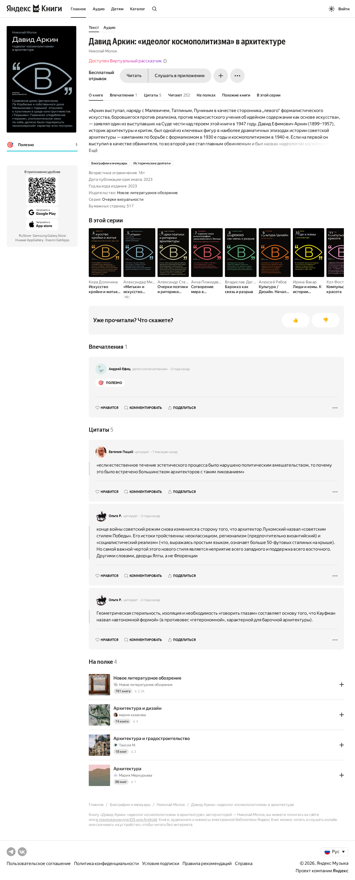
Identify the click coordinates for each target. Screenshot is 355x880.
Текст (94, 27)
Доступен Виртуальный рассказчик (125, 60)
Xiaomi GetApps (57, 240)
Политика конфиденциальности (106, 863)
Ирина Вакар (304, 282)
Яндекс (340, 870)
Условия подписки (160, 863)
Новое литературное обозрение (147, 192)
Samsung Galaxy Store (49, 236)
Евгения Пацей (121, 452)
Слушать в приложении (180, 75)
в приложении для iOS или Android (126, 819)
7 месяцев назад (165, 452)
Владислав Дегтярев (244, 282)
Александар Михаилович (146, 282)
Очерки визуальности (122, 199)
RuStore (25, 236)
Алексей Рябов (273, 282)
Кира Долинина (103, 282)
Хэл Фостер (337, 282)
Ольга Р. (115, 516)
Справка (243, 863)
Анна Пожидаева (207, 282)
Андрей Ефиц (120, 369)
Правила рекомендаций (207, 863)
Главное (78, 9)
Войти (343, 9)
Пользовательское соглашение (39, 863)
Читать (133, 75)
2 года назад (150, 516)
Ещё (93, 150)
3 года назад (180, 369)
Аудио (99, 9)
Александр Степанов (177, 282)
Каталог (137, 9)
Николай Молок (103, 51)
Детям (117, 9)
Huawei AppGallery (29, 240)
